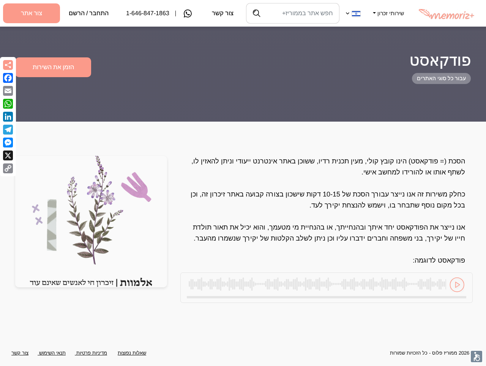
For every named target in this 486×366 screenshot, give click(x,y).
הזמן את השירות (53, 67)
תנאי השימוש (52, 353)
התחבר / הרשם (89, 13)
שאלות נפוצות (132, 353)
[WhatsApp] (8, 103)
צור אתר (31, 13)
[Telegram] (8, 129)
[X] (8, 155)
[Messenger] (8, 142)
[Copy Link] (8, 168)
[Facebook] (8, 77)
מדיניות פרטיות (91, 353)
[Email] (8, 90)
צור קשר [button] (19, 353)
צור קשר (223, 13)
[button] (388, 8)
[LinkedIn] (8, 116)
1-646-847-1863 (147, 13)
